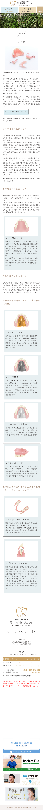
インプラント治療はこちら (14, 111)
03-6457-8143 (23, 632)
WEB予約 (27, 9)
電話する (9, 9)
